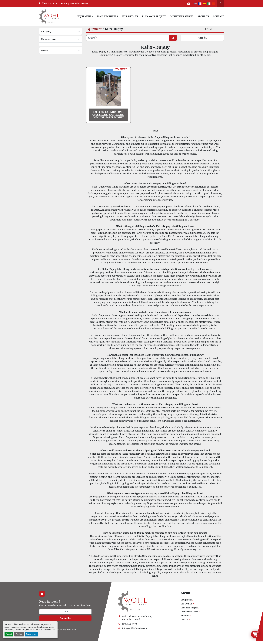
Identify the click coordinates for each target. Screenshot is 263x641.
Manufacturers (107, 16)
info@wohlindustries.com (76, 3)
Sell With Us (130, 16)
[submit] (173, 38)
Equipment (84, 16)
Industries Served (181, 16)
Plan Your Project (154, 16)
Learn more (31, 634)
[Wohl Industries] (133, 601)
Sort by (202, 38)
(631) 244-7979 (49, 3)
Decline (19, 634)
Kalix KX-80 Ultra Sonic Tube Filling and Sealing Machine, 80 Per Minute (108, 115)
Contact (218, 16)
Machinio (71, 629)
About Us (203, 16)
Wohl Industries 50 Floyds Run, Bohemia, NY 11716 (137, 618)
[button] (85, 16)
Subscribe (65, 618)
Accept (9, 634)
